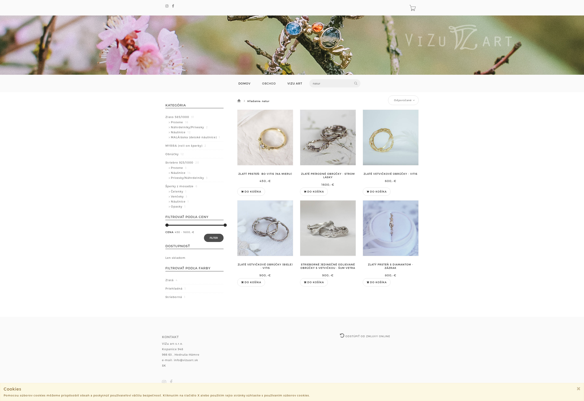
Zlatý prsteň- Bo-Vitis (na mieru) (265, 173)
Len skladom (175, 257)
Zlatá (171, 280)
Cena (169, 232)
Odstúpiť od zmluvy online (367, 336)
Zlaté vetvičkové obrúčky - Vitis (390, 173)
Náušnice (181, 132)
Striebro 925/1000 (182, 162)
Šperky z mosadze (181, 186)
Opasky (178, 206)
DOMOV (244, 83)
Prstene (179, 122)
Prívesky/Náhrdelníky (189, 177)
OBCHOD (269, 83)
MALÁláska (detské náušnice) (195, 137)
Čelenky (179, 191)
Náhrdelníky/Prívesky (189, 127)
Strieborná (175, 296)
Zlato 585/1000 (179, 116)
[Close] (579, 388)
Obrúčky (174, 154)
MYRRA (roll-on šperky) (185, 145)
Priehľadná (175, 288)
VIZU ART (294, 83)
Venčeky (179, 196)
